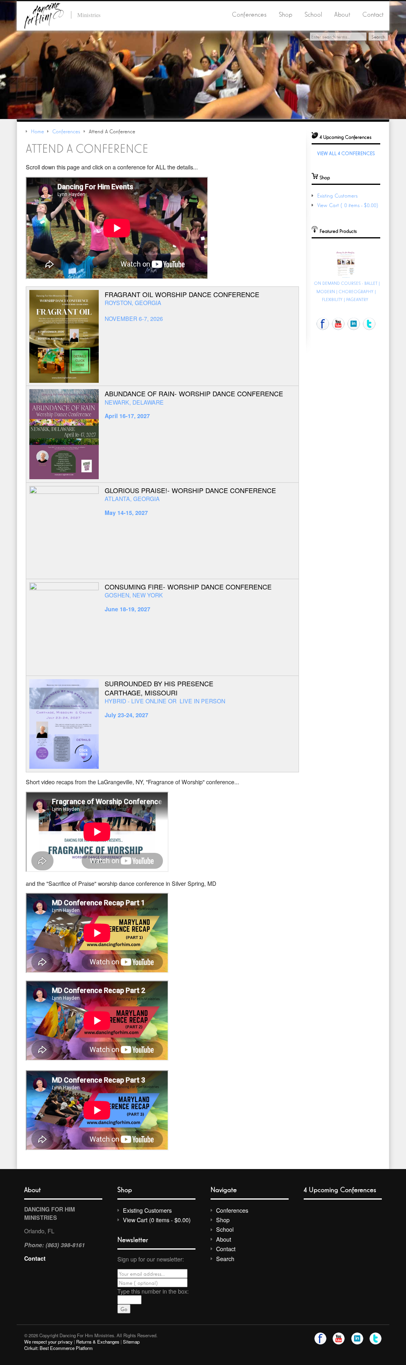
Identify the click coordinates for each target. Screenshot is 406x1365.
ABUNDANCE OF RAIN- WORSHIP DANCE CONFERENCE (194, 393)
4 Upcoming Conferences (340, 1189)
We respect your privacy (48, 1341)
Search (225, 1258)
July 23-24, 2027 (126, 715)
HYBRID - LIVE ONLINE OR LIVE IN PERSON (165, 701)
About (342, 14)
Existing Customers (337, 195)
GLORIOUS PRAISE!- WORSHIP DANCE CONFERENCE (190, 490)
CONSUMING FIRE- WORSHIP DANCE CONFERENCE (188, 586)
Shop (285, 14)
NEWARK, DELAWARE (134, 402)
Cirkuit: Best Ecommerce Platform (58, 1348)
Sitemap (131, 1341)
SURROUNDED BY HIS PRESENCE (159, 683)
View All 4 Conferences (346, 153)
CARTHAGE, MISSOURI (141, 692)
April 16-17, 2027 (127, 416)
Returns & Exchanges (97, 1341)
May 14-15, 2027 (126, 512)
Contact (372, 14)
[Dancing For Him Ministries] (44, 14)
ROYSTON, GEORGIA (133, 303)
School (313, 14)
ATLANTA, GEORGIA (132, 499)
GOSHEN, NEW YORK (134, 595)
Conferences (249, 14)
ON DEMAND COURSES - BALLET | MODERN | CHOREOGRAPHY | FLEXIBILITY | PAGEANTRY (347, 291)
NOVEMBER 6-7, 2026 (134, 319)
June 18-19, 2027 (127, 609)
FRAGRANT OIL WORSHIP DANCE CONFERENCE (182, 294)
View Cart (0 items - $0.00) (348, 205)
